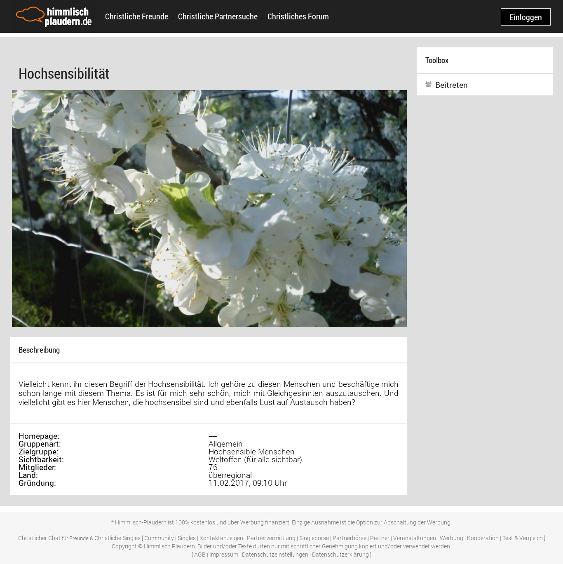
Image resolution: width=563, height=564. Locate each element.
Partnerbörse (349, 538)
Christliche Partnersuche (218, 16)
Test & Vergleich (522, 538)
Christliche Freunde (136, 16)
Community (159, 538)
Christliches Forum (298, 16)
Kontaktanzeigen (221, 538)
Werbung (451, 538)
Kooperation (483, 538)
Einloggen (525, 17)
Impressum (223, 554)
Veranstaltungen (414, 538)
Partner (379, 538)
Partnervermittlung (271, 538)
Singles (187, 538)
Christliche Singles (117, 538)
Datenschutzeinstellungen (275, 554)
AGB (200, 554)
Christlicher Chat (39, 538)
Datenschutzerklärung (340, 554)
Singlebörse (314, 538)
